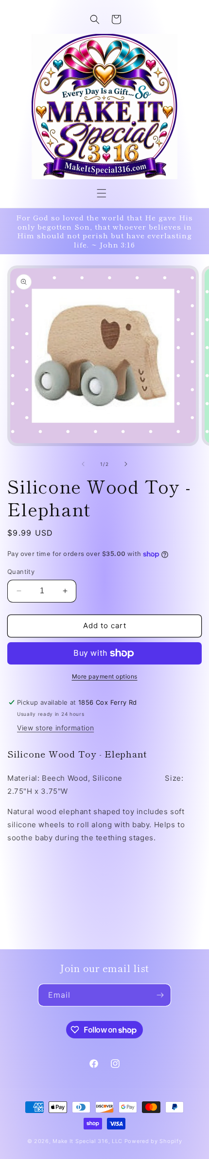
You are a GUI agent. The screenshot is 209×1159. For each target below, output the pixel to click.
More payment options (105, 676)
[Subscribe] (160, 995)
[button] (101, 193)
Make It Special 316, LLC (87, 1141)
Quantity (21, 571)
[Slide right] (126, 464)
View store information (55, 728)
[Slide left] (83, 464)
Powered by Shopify (153, 1141)
